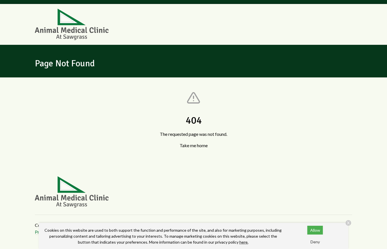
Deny (315, 241)
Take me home (194, 145)
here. (243, 242)
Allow (315, 230)
